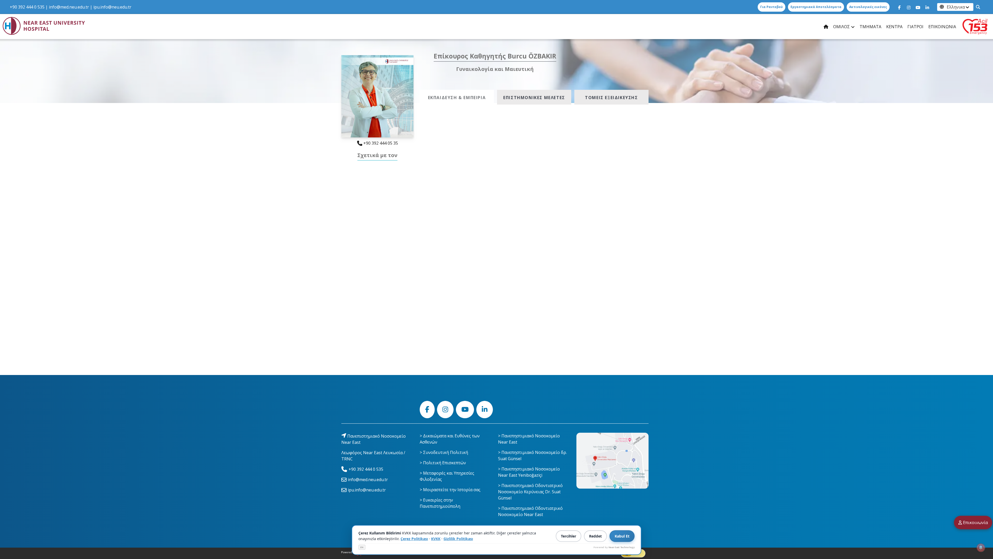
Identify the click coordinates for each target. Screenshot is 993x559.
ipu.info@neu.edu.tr (112, 7)
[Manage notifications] (981, 547)
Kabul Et (622, 536)
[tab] (457, 97)
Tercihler (568, 536)
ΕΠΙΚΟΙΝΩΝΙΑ (942, 27)
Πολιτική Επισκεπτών (444, 463)
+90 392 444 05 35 (380, 143)
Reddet (595, 536)
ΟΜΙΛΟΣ (841, 27)
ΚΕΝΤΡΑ (894, 27)
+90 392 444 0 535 (27, 7)
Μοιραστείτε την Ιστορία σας (451, 489)
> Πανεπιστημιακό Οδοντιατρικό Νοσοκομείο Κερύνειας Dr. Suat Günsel (530, 492)
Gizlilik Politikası (458, 538)
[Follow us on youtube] (918, 7)
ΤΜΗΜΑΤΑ (870, 27)
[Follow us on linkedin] (927, 7)
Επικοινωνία (975, 522)
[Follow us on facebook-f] (899, 7)
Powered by (614, 547)
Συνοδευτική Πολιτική (445, 452)
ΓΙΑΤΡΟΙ (915, 27)
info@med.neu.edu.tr (69, 7)
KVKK (435, 538)
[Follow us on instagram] (909, 7)
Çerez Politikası (414, 538)
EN (362, 547)
